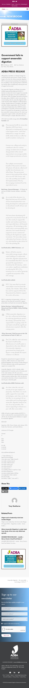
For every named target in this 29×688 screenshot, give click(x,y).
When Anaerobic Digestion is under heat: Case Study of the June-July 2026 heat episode (14, 531)
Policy (4, 66)
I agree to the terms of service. (11, 623)
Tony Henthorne (20, 65)
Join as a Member (6, 4)
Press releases (10, 66)
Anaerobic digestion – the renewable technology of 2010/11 (14, 581)
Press (4, 675)
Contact (7, 675)
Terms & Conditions (7, 677)
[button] (27, 9)
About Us (17, 4)
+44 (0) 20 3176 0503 (7, 662)
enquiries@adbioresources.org (20, 662)
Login (13, 4)
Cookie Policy (23, 677)
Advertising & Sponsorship (20, 675)
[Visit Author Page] (14, 500)
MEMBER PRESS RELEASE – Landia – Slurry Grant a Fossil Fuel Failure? (12, 538)
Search (12, 675)
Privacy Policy (16, 677)
